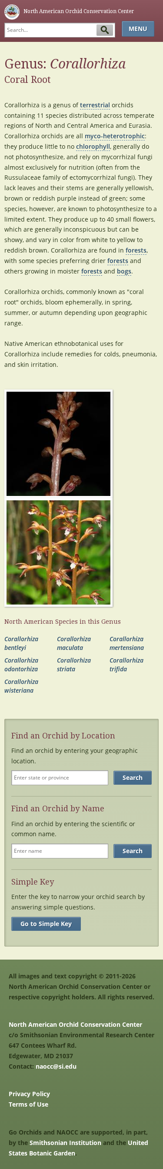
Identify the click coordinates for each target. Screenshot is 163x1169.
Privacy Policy (29, 1094)
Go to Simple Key (46, 923)
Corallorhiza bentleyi (21, 643)
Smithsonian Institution (65, 1142)
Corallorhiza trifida (126, 664)
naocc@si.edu (56, 1066)
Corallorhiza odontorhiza (21, 664)
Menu (138, 28)
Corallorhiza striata (74, 664)
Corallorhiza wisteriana (21, 685)
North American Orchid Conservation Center (75, 1024)
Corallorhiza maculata (74, 643)
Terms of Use (28, 1104)
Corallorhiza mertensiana (127, 643)
